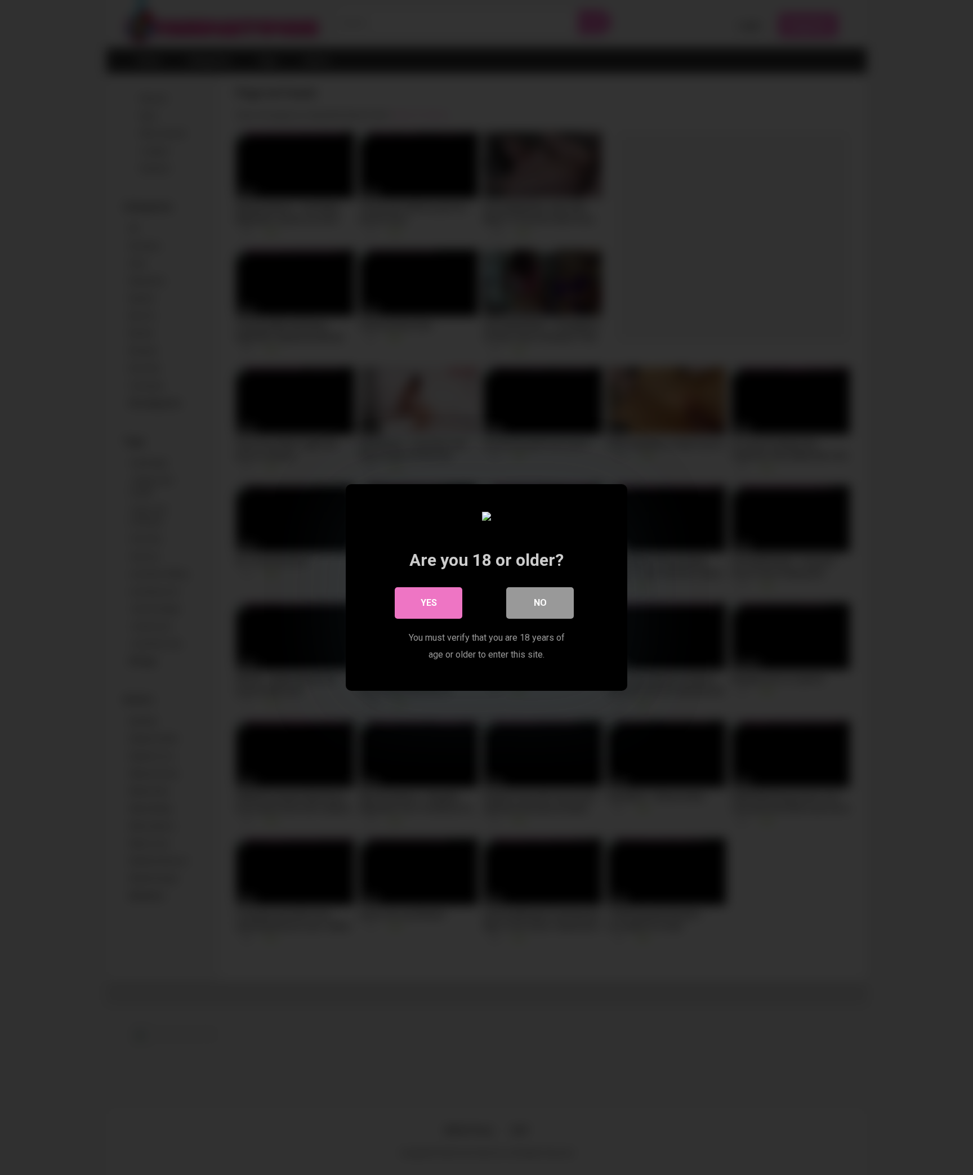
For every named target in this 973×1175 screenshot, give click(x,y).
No (540, 602)
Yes (429, 602)
